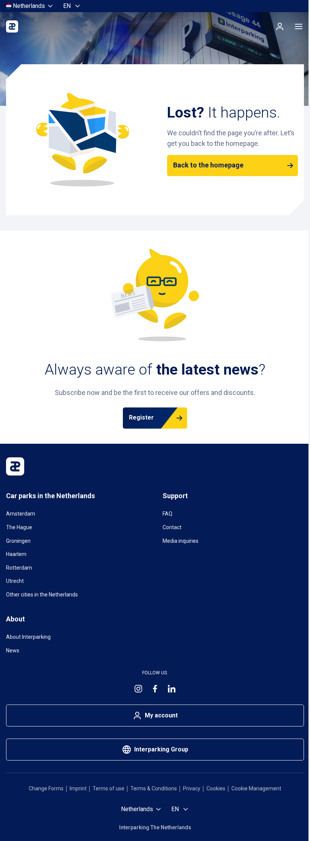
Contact (172, 527)
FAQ (167, 514)
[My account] (279, 26)
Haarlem (16, 554)
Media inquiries (180, 541)
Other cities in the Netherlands (42, 595)
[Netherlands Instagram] (138, 688)
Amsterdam (20, 514)
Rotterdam (19, 568)
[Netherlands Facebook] (155, 688)
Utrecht (15, 581)
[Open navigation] (298, 26)
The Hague (19, 527)
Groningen (18, 541)
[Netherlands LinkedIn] (171, 688)
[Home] (12, 26)
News (12, 650)
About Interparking (28, 637)
